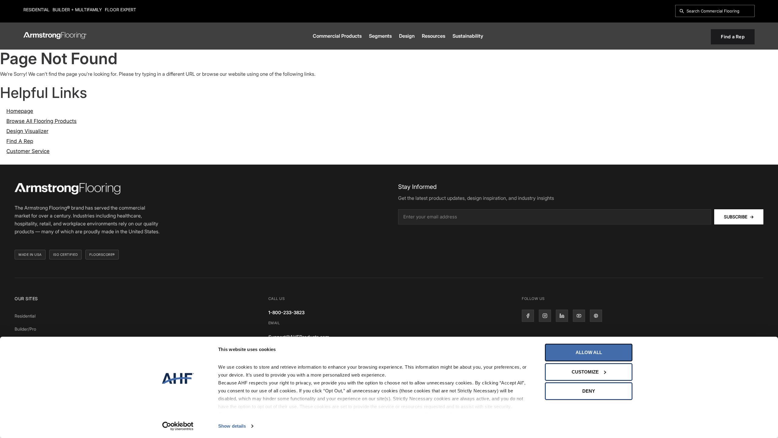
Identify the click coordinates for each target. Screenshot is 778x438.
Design (407, 36)
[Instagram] (545, 316)
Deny (588, 391)
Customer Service (28, 151)
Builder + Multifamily (77, 9)
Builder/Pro (25, 329)
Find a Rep (733, 37)
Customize (585, 371)
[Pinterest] (596, 316)
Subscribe (739, 216)
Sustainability (468, 36)
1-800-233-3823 (286, 312)
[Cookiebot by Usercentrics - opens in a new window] (178, 426)
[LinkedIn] (562, 316)
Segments (380, 36)
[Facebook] (528, 316)
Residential (36, 9)
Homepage (19, 111)
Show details (232, 426)
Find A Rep (19, 141)
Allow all (589, 352)
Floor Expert (120, 9)
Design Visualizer (27, 131)
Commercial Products (337, 36)
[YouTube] (579, 316)
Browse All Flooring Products (41, 121)
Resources (433, 36)
